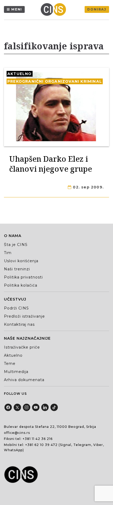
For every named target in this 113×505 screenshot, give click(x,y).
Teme (10, 363)
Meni (16, 9)
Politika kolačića (20, 285)
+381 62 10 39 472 (41, 445)
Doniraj (96, 9)
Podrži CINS (16, 308)
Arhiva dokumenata (24, 379)
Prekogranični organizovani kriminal (54, 81)
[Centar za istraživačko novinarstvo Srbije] (55, 9)
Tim (8, 252)
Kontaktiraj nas (19, 324)
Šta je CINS (16, 244)
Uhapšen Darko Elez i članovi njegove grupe (50, 164)
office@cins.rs (17, 433)
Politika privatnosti (23, 277)
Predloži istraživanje (24, 316)
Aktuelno (19, 74)
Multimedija (16, 371)
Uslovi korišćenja (21, 261)
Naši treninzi (17, 269)
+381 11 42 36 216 (38, 439)
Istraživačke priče (22, 347)
